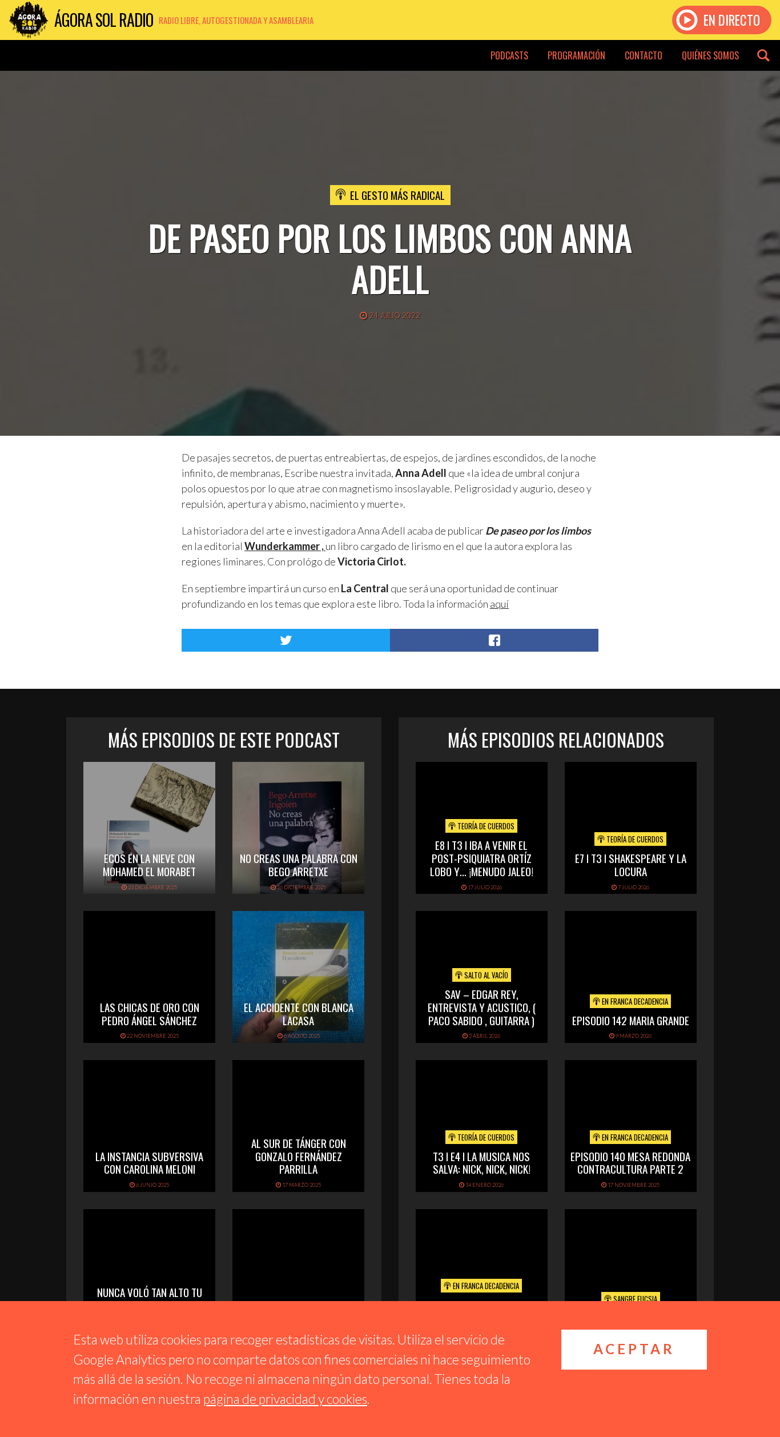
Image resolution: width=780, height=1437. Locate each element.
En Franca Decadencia (634, 1001)
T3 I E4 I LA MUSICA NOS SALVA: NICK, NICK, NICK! (481, 1162)
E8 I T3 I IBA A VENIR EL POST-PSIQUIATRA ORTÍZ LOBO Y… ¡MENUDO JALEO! (481, 858)
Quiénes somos (710, 55)
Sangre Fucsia (634, 1298)
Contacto (643, 55)
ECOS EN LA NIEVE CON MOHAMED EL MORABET (149, 864)
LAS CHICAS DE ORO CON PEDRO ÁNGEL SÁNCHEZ (149, 1013)
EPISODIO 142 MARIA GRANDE (630, 1020)
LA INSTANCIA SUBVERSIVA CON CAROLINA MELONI (149, 1162)
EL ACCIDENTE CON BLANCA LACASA (298, 1013)
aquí (499, 603)
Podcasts (509, 55)
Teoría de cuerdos (485, 826)
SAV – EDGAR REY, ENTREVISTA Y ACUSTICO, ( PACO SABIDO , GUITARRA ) (482, 1007)
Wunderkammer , (284, 546)
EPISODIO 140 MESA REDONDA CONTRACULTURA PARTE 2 (630, 1162)
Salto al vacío (485, 975)
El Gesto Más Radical (397, 195)
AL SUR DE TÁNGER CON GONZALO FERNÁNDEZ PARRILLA (298, 1156)
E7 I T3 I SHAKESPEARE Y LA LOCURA (630, 864)
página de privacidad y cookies (285, 1399)
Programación (576, 55)
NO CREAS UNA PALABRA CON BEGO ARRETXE (298, 864)
